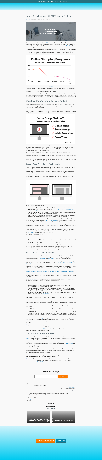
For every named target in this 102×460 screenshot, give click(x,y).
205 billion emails (33, 279)
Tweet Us (32, 456)
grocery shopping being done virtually (64, 45)
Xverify (33, 269)
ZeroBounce (28, 269)
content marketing (51, 258)
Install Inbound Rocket (46, 441)
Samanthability (40, 361)
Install (48, 1)
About (31, 452)
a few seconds (30, 232)
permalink (59, 363)
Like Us (35, 456)
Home (27, 19)
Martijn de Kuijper (72, 387)
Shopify (41, 318)
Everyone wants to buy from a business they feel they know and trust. (39, 328)
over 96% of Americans (49, 42)
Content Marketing (49, 363)
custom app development (50, 45)
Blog (60, 1)
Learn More (61, 441)
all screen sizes (46, 293)
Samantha (56, 358)
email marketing (43, 258)
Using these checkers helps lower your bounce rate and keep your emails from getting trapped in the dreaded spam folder (49, 271)
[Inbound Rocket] (31, 1)
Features (56, 1)
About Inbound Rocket (42, 1)
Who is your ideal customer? (51, 220)
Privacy (28, 456)
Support (52, 1)
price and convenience (54, 109)
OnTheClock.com (69, 343)
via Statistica (51, 86)
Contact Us (65, 1)
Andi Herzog (29, 399)
